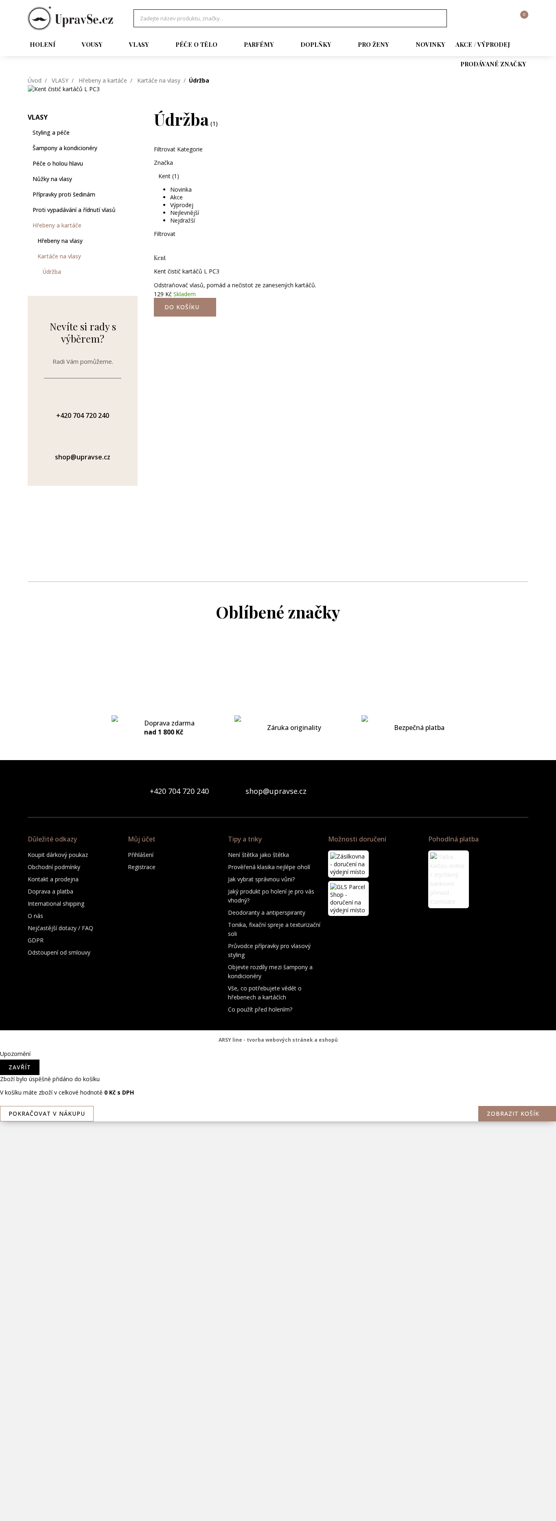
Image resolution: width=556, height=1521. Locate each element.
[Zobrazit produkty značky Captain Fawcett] (278, 691)
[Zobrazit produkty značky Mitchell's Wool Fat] (278, 1081)
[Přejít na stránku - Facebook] (507, 791)
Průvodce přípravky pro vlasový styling (269, 950)
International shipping (56, 903)
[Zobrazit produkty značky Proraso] (278, 1277)
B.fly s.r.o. (70, 18)
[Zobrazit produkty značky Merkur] (278, 1049)
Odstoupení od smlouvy (59, 952)
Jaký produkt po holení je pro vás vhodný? (271, 895)
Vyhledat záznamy (438, 18)
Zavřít (20, 1067)
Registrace (141, 867)
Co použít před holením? (260, 1009)
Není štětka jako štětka (258, 855)
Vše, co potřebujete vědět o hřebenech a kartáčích (265, 992)
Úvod (35, 80)
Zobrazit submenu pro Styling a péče (133, 133)
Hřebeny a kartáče (103, 80)
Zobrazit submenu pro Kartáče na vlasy (133, 256)
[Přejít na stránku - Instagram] (521, 791)
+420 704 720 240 (179, 791)
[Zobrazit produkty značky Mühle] (278, 1211)
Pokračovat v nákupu (47, 1113)
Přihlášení (140, 855)
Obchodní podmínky (54, 867)
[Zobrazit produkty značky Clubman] (278, 756)
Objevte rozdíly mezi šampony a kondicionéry (270, 971)
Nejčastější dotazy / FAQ (60, 928)
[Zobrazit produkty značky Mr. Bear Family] (278, 1146)
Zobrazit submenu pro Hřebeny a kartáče (133, 225)
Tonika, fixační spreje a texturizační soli (274, 929)
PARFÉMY (259, 44)
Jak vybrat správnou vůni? (261, 879)
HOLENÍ (42, 44)
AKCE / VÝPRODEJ (482, 44)
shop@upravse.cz (275, 791)
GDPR (36, 940)
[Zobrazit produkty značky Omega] (278, 1244)
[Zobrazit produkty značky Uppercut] (278, 1504)
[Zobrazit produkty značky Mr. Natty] (278, 1179)
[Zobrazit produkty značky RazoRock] (278, 1309)
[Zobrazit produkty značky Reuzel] (278, 1342)
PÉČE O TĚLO (196, 44)
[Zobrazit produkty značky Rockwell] (278, 1374)
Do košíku (181, 307)
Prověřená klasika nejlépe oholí (269, 867)
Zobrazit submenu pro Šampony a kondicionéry (133, 148)
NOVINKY (430, 44)
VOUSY (92, 44)
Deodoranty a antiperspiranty (266, 912)
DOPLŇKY (315, 44)
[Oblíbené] (477, 18)
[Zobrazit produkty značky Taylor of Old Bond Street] (278, 1472)
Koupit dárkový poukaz (58, 855)
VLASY (139, 44)
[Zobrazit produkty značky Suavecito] (278, 1439)
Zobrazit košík (513, 1113)
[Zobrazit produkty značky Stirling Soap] (278, 1407)
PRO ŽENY (373, 44)
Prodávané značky (493, 64)
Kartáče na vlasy (158, 80)
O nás (35, 916)
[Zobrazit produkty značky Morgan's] (278, 1114)
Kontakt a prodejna (53, 879)
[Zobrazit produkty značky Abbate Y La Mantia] (278, 658)
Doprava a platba (50, 891)
